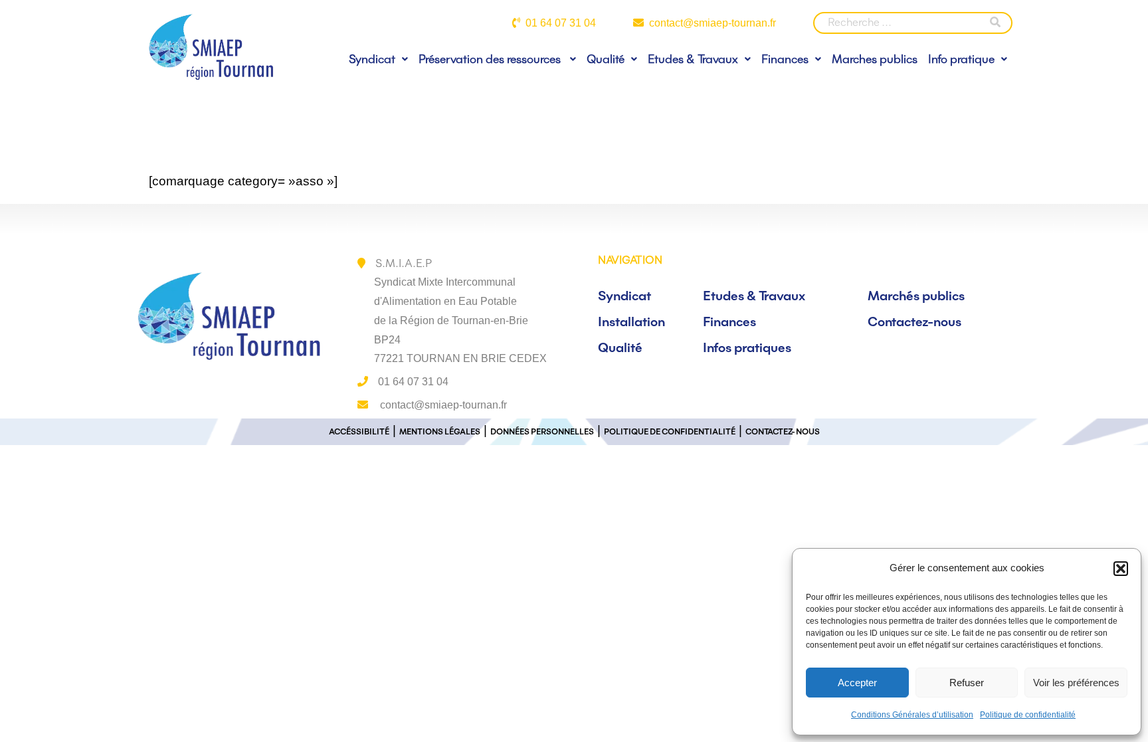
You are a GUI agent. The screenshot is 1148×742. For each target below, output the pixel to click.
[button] (1120, 568)
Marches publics (874, 59)
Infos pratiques (747, 347)
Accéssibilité (359, 431)
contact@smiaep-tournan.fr (712, 23)
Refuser (966, 682)
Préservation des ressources (491, 59)
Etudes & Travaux (693, 59)
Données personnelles (542, 431)
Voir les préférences (1076, 682)
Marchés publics (916, 296)
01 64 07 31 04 (561, 23)
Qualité (605, 59)
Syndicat (372, 59)
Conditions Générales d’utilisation (912, 714)
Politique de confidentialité (1028, 714)
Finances (785, 59)
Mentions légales (439, 431)
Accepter (857, 682)
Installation (631, 321)
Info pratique (961, 59)
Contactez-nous (914, 321)
